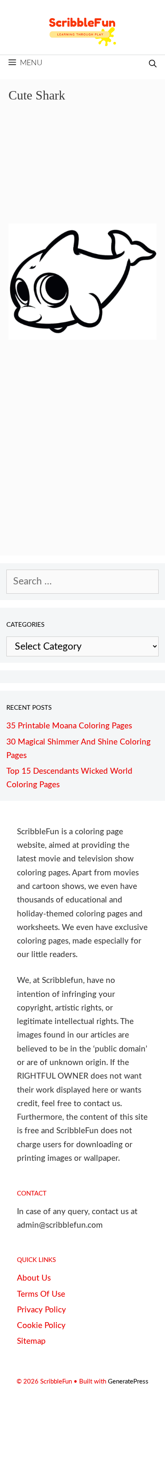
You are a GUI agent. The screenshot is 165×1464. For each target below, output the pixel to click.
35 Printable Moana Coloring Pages (69, 726)
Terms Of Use (41, 1294)
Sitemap (31, 1341)
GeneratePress (128, 1381)
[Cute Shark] (82, 336)
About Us (34, 1278)
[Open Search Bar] (152, 64)
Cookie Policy (41, 1326)
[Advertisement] (82, 169)
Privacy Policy (41, 1310)
